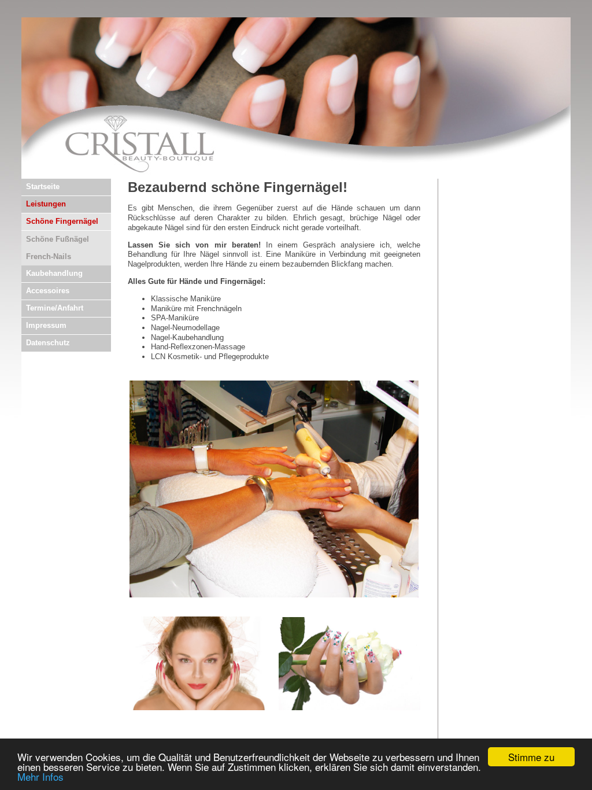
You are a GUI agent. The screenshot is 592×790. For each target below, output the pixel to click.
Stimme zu (531, 757)
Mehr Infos (40, 776)
